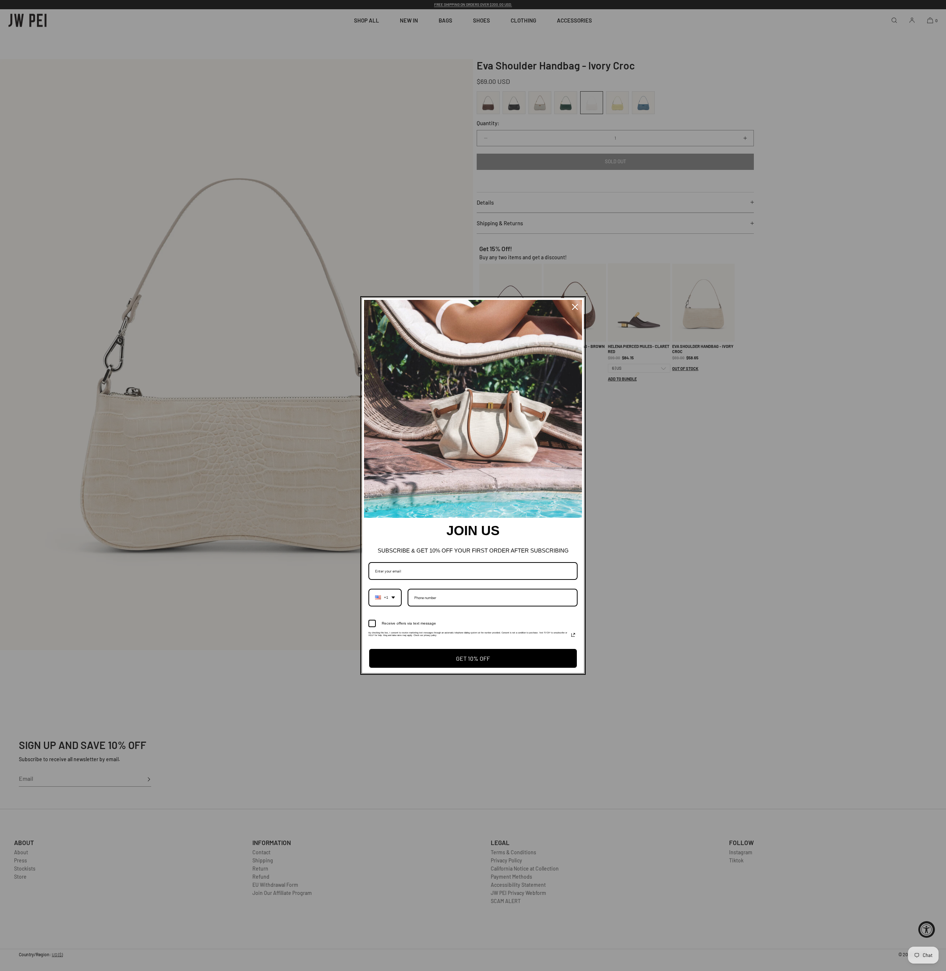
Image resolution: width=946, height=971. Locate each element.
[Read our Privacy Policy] (573, 634)
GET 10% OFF (473, 658)
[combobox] (385, 597)
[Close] (575, 307)
